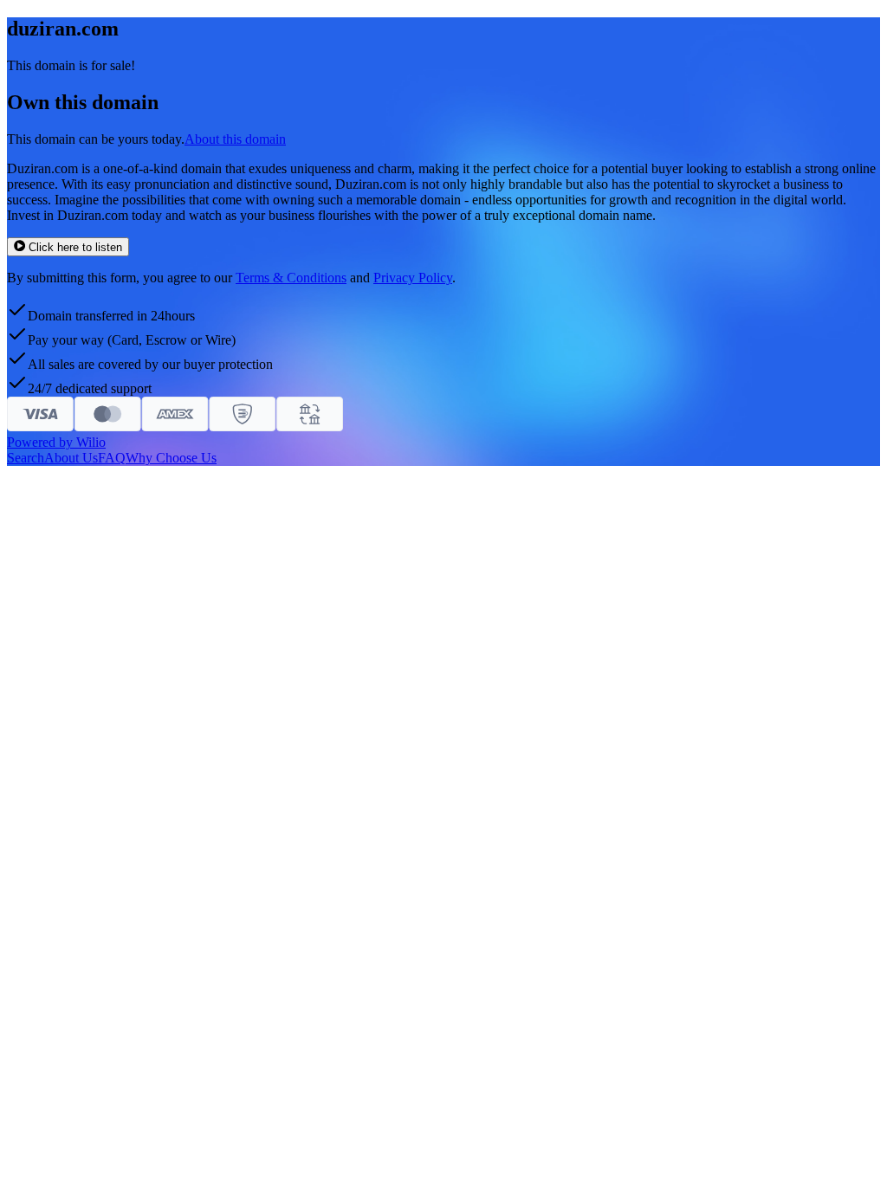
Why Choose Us (171, 457)
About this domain (235, 139)
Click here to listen (75, 247)
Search (25, 457)
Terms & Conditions (291, 277)
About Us (71, 457)
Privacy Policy (412, 277)
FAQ (112, 457)
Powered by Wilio (56, 442)
